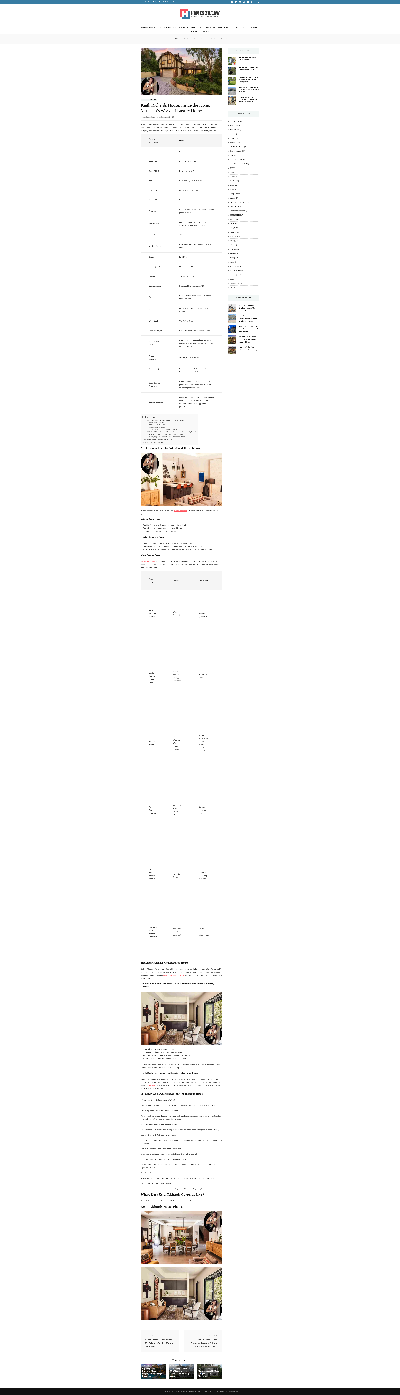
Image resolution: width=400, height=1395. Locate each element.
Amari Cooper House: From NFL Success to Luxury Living (247, 339)
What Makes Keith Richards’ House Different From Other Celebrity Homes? (173, 432)
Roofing (232, 258)
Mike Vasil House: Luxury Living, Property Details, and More (249, 318)
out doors (233, 245)
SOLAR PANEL (235, 270)
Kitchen (182, 27)
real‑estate (152, 1085)
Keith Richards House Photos (153, 442)
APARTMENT (235, 121)
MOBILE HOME (236, 236)
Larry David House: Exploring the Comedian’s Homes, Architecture (248, 100)
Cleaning (233, 155)
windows (233, 287)
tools (231, 279)
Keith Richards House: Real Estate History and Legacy (167, 434)
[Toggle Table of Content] (193, 417)
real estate (196, 27)
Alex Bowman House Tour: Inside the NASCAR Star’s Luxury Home (248, 80)
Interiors (232, 219)
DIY (231, 168)
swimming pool (235, 275)
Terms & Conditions (165, 2)
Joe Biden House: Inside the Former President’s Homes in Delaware (249, 90)
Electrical (233, 176)
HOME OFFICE (235, 215)
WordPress (225, 1391)
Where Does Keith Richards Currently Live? (158, 439)
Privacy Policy (152, 2)
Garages (232, 198)
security (232, 262)
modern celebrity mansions (173, 975)
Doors (232, 172)
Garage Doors (234, 194)
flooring (232, 185)
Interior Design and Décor (159, 425)
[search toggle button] (258, 2)
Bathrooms (233, 138)
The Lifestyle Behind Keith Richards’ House (164, 429)
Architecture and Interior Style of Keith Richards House (167, 420)
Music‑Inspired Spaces (159, 427)
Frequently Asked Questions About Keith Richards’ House (168, 437)
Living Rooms (234, 232)
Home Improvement (166, 27)
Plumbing (233, 249)
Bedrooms (233, 142)
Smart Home (223, 27)
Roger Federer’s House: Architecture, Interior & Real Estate (248, 329)
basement (233, 134)
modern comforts (180, 511)
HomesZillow (176, 1391)
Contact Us (176, 2)
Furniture (233, 189)
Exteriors (233, 181)
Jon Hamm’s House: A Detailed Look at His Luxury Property (248, 308)
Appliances (233, 125)
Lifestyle (253, 27)
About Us (143, 2)
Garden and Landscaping (238, 202)
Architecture (147, 27)
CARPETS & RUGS (237, 147)
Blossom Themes (209, 1391)
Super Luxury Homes (148, 117)
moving (194, 31)
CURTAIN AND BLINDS (239, 164)
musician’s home (148, 561)
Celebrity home (239, 27)
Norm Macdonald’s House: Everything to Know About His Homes (209, 1373)
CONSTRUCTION (236, 159)
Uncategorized (234, 283)
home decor (209, 27)
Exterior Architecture (158, 422)
